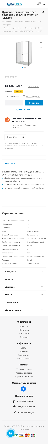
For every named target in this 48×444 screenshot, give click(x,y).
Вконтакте (23, 389)
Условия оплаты (24, 369)
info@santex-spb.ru (26, 406)
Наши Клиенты (24, 358)
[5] (15, 77)
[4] (13, 77)
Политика (24, 330)
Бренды (24, 351)
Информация (24, 343)
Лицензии (24, 333)
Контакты (24, 337)
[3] (11, 77)
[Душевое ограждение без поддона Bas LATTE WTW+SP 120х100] (24, 53)
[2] (8, 77)
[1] (6, 77)
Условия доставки (24, 372)
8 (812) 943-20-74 (25, 401)
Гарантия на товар (24, 376)
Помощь (24, 364)
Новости (24, 326)
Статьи (24, 347)
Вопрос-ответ (24, 355)
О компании (24, 321)
